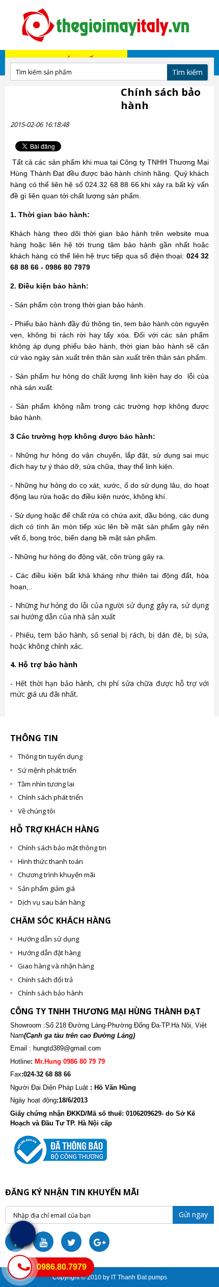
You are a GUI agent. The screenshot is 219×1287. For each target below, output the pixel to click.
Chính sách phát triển (50, 797)
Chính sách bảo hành (50, 992)
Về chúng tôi (36, 811)
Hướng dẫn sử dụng (48, 938)
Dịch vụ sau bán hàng (51, 902)
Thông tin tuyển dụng (50, 756)
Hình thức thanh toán (50, 861)
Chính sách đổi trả (45, 979)
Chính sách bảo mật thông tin (62, 847)
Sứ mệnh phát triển (47, 770)
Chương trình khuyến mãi (56, 874)
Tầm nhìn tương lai (46, 784)
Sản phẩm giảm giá (46, 888)
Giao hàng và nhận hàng (56, 965)
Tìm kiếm (187, 72)
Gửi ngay (193, 1214)
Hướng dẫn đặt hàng (49, 952)
